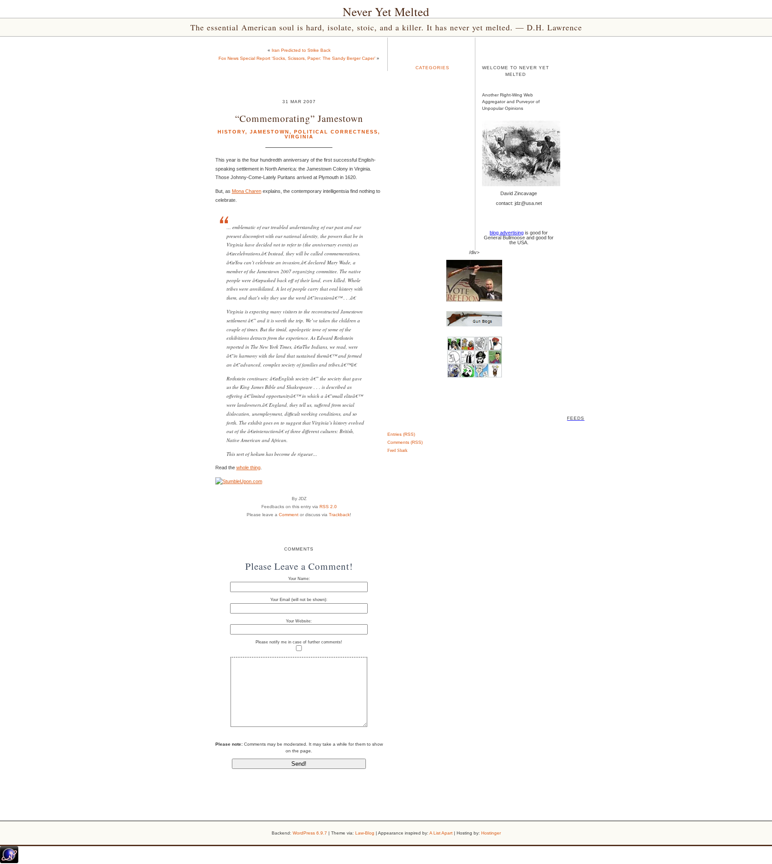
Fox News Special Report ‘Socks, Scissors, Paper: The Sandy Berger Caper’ (296, 58)
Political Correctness (336, 131)
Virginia (299, 136)
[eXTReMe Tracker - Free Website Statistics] (9, 861)
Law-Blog (364, 833)
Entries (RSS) (401, 434)
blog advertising (507, 232)
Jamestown (270, 131)
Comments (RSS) (405, 442)
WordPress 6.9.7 (310, 833)
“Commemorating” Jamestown (299, 118)
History (231, 131)
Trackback (339, 514)
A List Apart (441, 833)
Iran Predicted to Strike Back (301, 50)
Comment (288, 514)
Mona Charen (246, 191)
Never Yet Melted (386, 12)
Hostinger (491, 833)
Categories (432, 67)
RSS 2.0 (328, 506)
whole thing (248, 467)
